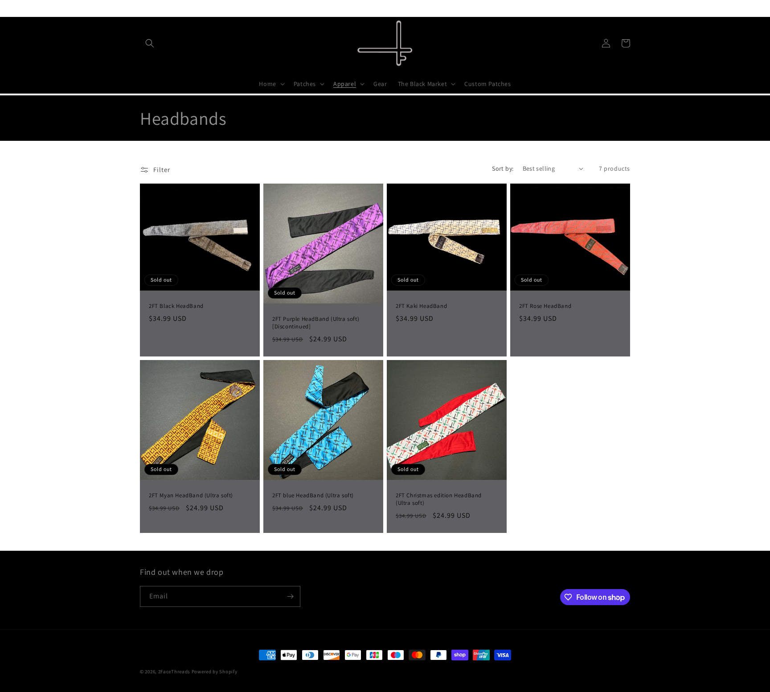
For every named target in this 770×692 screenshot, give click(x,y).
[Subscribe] (290, 596)
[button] (150, 43)
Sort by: (502, 168)
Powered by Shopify (215, 671)
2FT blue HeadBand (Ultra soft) (313, 495)
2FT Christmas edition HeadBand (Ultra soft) (439, 499)
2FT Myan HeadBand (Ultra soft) (191, 495)
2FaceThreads (174, 671)
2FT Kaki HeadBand (421, 305)
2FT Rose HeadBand (545, 305)
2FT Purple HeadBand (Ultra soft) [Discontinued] (315, 322)
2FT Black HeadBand (176, 305)
